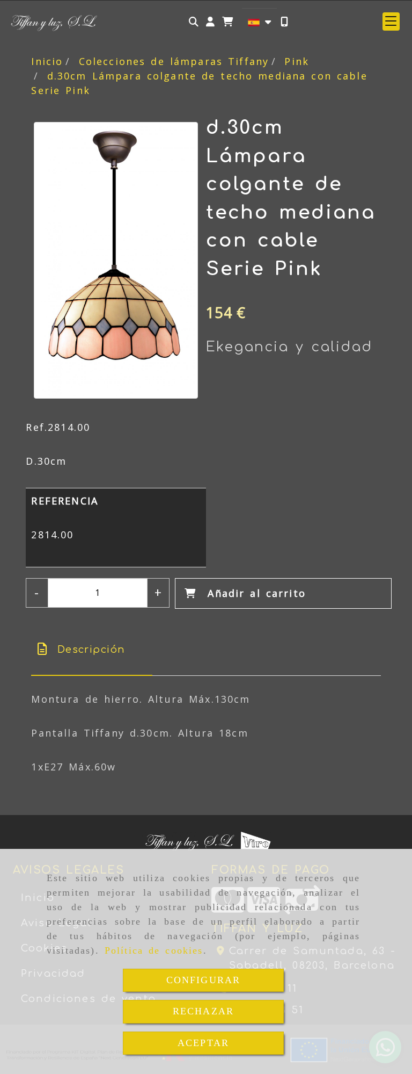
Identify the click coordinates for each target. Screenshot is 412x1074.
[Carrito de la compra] (227, 22)
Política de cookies (154, 950)
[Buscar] (193, 22)
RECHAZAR (203, 1011)
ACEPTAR (203, 1042)
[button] (210, 22)
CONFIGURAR (203, 980)
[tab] (91, 650)
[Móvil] (284, 22)
